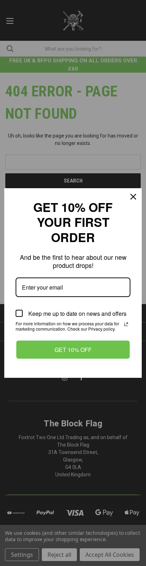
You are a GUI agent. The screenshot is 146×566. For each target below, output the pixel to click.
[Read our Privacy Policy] (126, 324)
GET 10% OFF (73, 350)
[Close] (133, 196)
